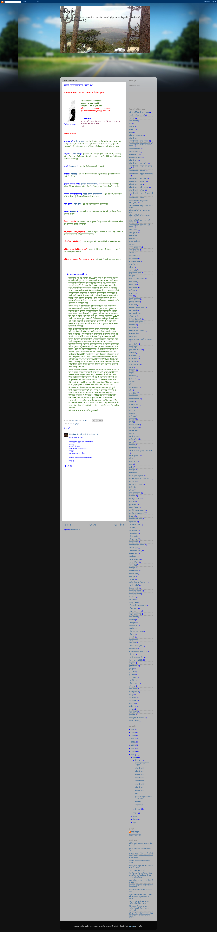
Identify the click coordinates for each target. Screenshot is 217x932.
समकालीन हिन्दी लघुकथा (135, 646)
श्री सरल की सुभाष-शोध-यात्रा (137, 605)
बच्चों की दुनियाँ (133, 439)
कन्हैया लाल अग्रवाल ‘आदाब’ (137, 279)
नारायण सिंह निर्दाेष (134, 399)
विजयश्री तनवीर (133, 571)
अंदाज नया (132, 118)
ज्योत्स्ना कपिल (133, 358)
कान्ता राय (131, 293)
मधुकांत (131, 464)
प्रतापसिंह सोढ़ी (133, 430)
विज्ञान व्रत (132, 576)
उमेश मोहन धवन (133, 258)
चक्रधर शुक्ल (133, 336)
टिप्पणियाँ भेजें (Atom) (77, 530)
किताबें (73, 221)
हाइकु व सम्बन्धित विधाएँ (89, 184)
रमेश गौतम (132, 527)
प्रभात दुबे (131, 433)
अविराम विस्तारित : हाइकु (136, 184)
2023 (133, 729)
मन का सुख (132, 470)
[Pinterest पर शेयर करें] (102, 420)
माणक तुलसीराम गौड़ (134, 493)
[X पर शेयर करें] (98, 420)
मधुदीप (130, 467)
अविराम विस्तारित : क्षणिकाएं (136, 181)
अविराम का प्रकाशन (134, 149)
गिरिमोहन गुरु (132, 328)
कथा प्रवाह (76, 154)
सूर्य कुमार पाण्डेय (133, 683)
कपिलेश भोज (132, 284)
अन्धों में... (131, 129)
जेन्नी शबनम (132, 353)
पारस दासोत (132, 413)
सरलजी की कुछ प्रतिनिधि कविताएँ (138, 651)
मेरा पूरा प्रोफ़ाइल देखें (135, 835)
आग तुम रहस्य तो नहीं (135, 247)
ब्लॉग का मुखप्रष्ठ (74, 424)
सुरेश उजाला (132, 671)
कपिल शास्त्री (133, 281)
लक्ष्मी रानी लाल (133, 553)
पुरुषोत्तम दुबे (132, 416)
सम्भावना (74, 211)
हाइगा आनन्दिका (133, 712)
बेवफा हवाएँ (132, 445)
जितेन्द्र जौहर (133, 347)
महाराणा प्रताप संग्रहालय (136, 476)
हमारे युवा (131, 695)
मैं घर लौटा (132, 516)
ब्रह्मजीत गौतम (133, 448)
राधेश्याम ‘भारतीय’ (134, 539)
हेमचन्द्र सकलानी (134, 720)
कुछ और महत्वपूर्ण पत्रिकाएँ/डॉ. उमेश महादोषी (143, 798)
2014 (133, 745)
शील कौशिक (132, 597)
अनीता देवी (132, 127)
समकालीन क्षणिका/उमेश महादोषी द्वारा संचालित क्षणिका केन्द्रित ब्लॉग (139, 902)
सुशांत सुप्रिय (132, 677)
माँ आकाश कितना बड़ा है (135, 484)
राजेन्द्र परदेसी (133, 536)
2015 (133, 742)
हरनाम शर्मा (132, 703)
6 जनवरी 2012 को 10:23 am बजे (87, 434)
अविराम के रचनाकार (87, 259)
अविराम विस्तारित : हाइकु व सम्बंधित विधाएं (140, 174)
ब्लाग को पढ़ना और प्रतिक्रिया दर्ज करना (140, 451)
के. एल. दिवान (133, 305)
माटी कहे (131, 490)
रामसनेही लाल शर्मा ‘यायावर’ (136, 545)
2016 (133, 739)
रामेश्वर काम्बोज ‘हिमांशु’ (135, 550)
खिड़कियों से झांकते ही (135, 319)
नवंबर (135, 813)
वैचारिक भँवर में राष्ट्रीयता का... (137, 582)
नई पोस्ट (67, 524)
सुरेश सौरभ (132, 674)
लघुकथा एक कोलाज (134, 559)
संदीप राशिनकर (133, 625)
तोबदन (131, 373)
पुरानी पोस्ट (119, 524)
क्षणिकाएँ (74, 174)
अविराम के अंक (81, 249)
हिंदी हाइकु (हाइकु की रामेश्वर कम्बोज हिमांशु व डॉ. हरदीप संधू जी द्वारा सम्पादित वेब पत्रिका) (141, 915)
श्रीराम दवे (132, 620)
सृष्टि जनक (132, 686)
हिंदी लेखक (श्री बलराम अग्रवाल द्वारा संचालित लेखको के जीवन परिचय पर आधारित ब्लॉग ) (139, 908)
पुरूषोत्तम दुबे (132, 419)
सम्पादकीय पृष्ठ (133, 648)
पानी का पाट (132, 410)
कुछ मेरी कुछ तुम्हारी (134, 299)
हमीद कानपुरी (132, 700)
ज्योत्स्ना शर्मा (132, 361)
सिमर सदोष (132, 663)
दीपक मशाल (132, 376)
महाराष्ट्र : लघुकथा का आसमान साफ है (139, 478)
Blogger (132, 926)
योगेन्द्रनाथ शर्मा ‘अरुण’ (135, 519)
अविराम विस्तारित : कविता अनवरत (138, 141)
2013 (133, 748)
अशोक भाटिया (133, 235)
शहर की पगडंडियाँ (134, 585)
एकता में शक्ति (133, 270)
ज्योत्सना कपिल (133, 355)
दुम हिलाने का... (133, 379)
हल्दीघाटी (131, 709)
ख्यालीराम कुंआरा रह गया (136, 322)
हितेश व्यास (132, 715)
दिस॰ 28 (138, 760)
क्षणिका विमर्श (132, 316)
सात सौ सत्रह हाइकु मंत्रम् (136, 657)
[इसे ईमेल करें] (93, 420)
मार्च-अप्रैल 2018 (134, 499)
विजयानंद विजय (133, 573)
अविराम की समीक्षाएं (134, 152)
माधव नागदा (132, 496)
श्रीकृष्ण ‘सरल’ (133, 608)
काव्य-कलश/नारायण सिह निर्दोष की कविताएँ (141, 853)
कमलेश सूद (132, 290)
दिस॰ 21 (138, 809)
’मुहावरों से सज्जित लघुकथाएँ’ (137, 115)
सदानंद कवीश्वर (133, 640)
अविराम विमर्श (132, 160)
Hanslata (72, 434)
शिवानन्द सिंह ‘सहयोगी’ (135, 591)
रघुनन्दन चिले (132, 522)
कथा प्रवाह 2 (133, 276)
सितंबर (135, 819)
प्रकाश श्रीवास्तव (134, 428)
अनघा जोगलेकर (133, 121)
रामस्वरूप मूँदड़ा (133, 548)
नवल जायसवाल (133, 396)
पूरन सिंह (131, 422)
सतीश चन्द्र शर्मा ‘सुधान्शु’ (136, 631)
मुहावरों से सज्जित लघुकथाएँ (136, 510)
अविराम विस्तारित (133, 138)
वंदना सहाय (132, 568)
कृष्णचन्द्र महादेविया (134, 302)
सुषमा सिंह (131, 680)
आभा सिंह (131, 253)
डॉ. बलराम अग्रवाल (134, 364)
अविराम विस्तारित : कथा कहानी (137, 163)
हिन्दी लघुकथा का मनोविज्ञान (136, 718)
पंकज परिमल (132, 407)
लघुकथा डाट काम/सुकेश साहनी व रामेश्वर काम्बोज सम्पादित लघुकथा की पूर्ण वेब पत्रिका (140, 896)
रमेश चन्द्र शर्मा (133, 530)
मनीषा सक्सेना (133, 473)
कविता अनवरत (79, 141)
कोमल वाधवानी (133, 310)
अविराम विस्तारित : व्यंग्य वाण (137, 171)
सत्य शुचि (131, 637)
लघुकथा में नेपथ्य (133, 562)
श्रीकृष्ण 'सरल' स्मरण (135, 611)
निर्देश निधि (132, 402)
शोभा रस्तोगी (132, 599)
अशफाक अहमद (133, 230)
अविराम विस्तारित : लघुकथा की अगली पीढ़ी (141, 193)
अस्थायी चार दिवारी (134, 241)
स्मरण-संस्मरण (133, 689)
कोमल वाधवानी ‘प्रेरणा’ (135, 313)
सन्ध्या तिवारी (132, 643)
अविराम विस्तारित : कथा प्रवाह (137, 178)
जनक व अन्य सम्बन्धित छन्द (92, 194)
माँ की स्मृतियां (132, 487)
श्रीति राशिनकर (133, 617)
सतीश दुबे (131, 634)
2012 (133, 751)
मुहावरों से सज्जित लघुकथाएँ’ (137, 513)
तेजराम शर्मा (132, 370)
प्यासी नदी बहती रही (134, 425)
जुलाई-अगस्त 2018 (134, 350)
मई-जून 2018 (133, 461)
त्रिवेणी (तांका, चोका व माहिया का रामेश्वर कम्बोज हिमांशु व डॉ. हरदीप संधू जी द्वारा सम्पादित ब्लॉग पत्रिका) (140, 875)
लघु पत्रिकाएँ (79, 231)
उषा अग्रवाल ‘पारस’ (134, 261)
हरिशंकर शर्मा (132, 706)
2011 (133, 755)
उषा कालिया (132, 264)
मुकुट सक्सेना (132, 504)
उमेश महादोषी (132, 256)
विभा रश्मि (131, 579)
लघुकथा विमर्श (133, 565)
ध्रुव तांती (131, 381)
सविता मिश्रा (132, 654)
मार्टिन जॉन (132, 502)
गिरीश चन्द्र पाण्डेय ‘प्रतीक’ (136, 330)
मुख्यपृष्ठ (92, 524)
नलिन (130, 390)
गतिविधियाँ (76, 241)
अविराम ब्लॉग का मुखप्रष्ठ (136, 135)
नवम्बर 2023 (133, 393)
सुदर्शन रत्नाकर (133, 666)
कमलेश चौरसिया (133, 287)
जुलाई (135, 822)
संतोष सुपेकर (132, 622)
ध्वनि (130, 384)
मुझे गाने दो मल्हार (133, 507)
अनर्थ (130, 124)
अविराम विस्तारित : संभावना (136, 198)
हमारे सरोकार (132, 697)
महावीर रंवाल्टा (133, 481)
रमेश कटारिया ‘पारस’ (134, 525)
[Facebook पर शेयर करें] (100, 420)
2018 (133, 732)
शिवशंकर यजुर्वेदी (133, 588)
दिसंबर (135, 757)
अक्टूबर (135, 816)
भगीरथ (131, 458)
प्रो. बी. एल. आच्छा (134, 436)
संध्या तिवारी (132, 628)
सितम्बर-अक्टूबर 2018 (135, 660)
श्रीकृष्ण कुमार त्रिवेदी (135, 614)
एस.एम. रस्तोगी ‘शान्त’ (135, 273)
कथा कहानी (74, 166)
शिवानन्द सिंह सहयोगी (135, 594)
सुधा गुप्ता (131, 669)
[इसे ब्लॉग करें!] (95, 420)
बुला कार (131, 442)
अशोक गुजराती (133, 233)
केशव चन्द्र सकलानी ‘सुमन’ (136, 307)
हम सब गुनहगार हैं (134, 692)
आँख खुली (131, 244)
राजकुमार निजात (133, 533)
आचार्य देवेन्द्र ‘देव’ (134, 250)
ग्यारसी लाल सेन (133, 333)
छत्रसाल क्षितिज (133, 344)
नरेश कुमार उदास (133, 387)
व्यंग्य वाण (77, 204)
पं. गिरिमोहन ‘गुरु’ (133, 404)
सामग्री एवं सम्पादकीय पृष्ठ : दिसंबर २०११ (142, 764)
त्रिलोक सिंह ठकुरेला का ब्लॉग (137, 870)
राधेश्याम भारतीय (133, 542)
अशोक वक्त (132, 238)
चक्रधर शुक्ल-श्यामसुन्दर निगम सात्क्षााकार (140, 339)
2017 (133, 736)
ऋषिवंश (131, 267)
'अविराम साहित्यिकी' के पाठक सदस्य (139, 112)
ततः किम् (131, 367)
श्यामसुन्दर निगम (133, 602)
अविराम (67, 11)
